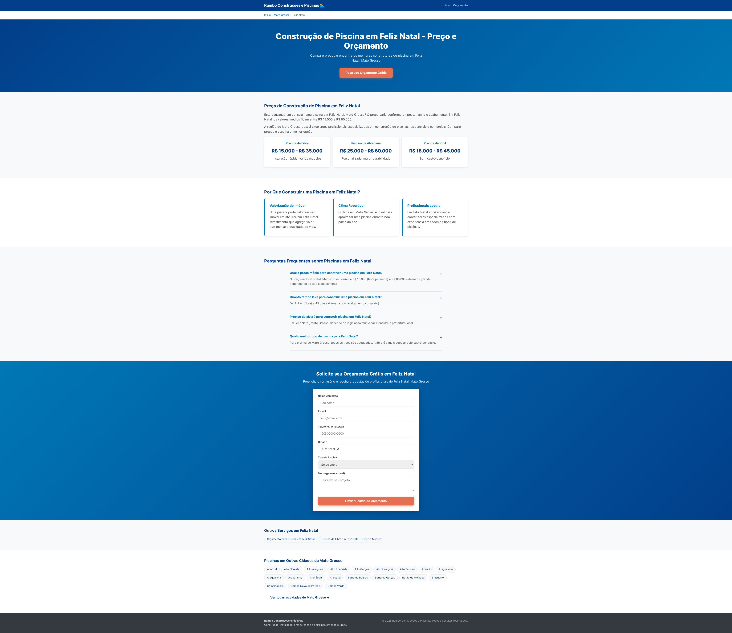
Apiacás (427, 569)
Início (446, 5)
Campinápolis (275, 585)
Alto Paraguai (384, 569)
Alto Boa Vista (339, 569)
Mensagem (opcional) (331, 473)
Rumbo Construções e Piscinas (294, 5)
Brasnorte (438, 577)
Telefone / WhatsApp (331, 426)
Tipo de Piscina (327, 457)
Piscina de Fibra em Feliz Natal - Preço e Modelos (352, 539)
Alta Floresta (291, 569)
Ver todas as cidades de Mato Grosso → (300, 597)
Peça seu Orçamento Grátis (366, 73)
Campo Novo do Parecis (305, 585)
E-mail (322, 411)
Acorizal (272, 569)
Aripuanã (335, 577)
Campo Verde (336, 585)
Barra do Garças (385, 577)
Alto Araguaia (315, 569)
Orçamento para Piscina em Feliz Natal (291, 539)
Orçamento (460, 5)
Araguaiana (446, 569)
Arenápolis (316, 577)
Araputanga (295, 577)
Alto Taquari (407, 569)
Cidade (322, 442)
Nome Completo (328, 395)
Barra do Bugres (358, 577)
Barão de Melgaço (413, 577)
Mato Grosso (282, 14)
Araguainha (274, 577)
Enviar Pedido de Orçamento (366, 501)
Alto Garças (362, 569)
